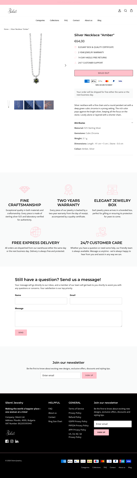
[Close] (119, 218)
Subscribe (44, 250)
